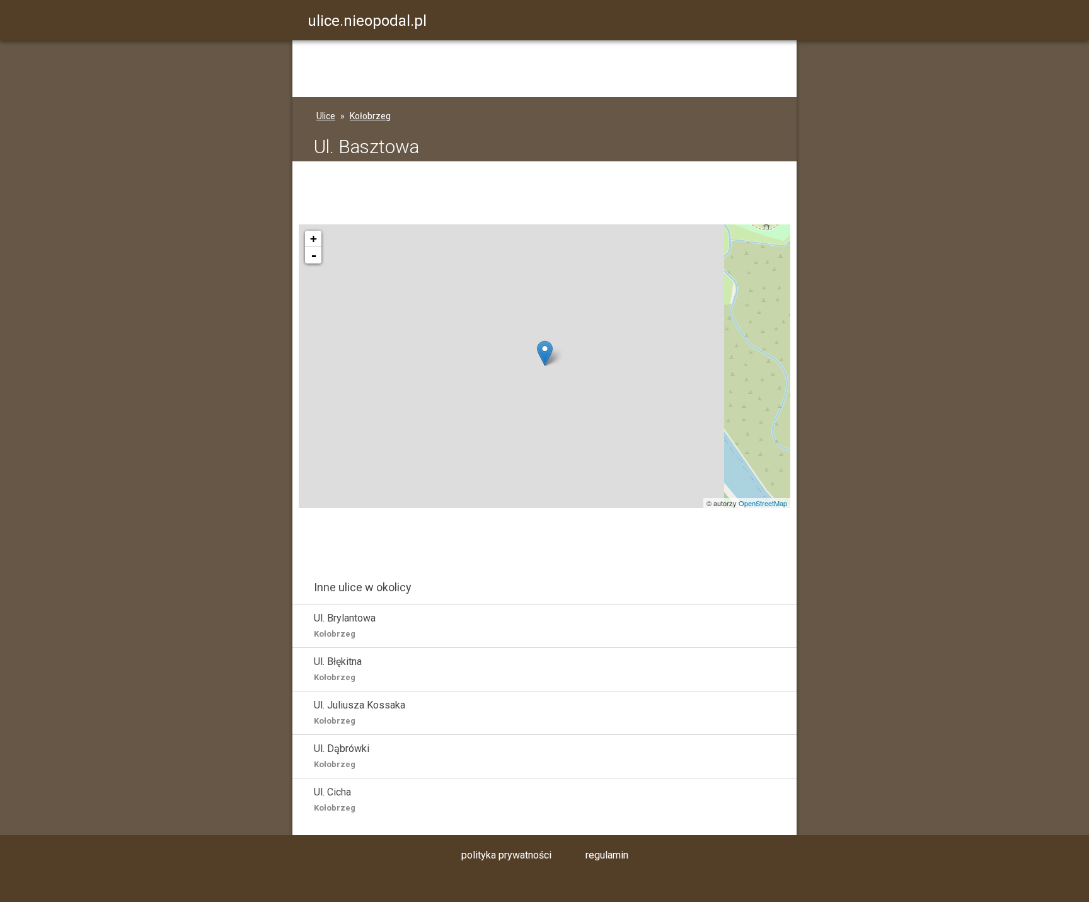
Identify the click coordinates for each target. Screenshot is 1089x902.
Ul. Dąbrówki (341, 756)
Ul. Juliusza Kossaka (359, 712)
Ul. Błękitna (338, 669)
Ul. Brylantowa (345, 625)
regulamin (606, 855)
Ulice (325, 116)
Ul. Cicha (334, 799)
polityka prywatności (506, 855)
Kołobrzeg (370, 116)
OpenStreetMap (763, 503)
